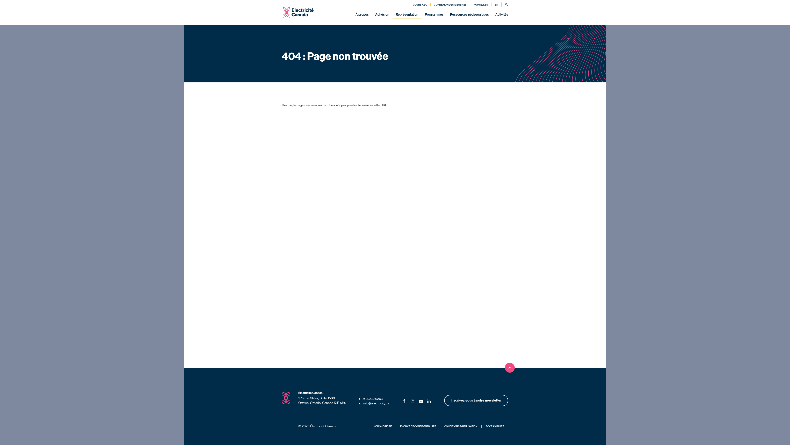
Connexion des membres (450, 4)
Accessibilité (495, 426)
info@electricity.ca (374, 403)
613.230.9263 (371, 399)
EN (496, 4)
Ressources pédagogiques (469, 14)
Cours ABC (420, 4)
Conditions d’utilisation (460, 426)
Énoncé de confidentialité (418, 426)
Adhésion (382, 14)
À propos (362, 14)
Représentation (407, 14)
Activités (501, 14)
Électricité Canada (310, 393)
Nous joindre (383, 426)
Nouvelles (481, 4)
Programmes (434, 14)
